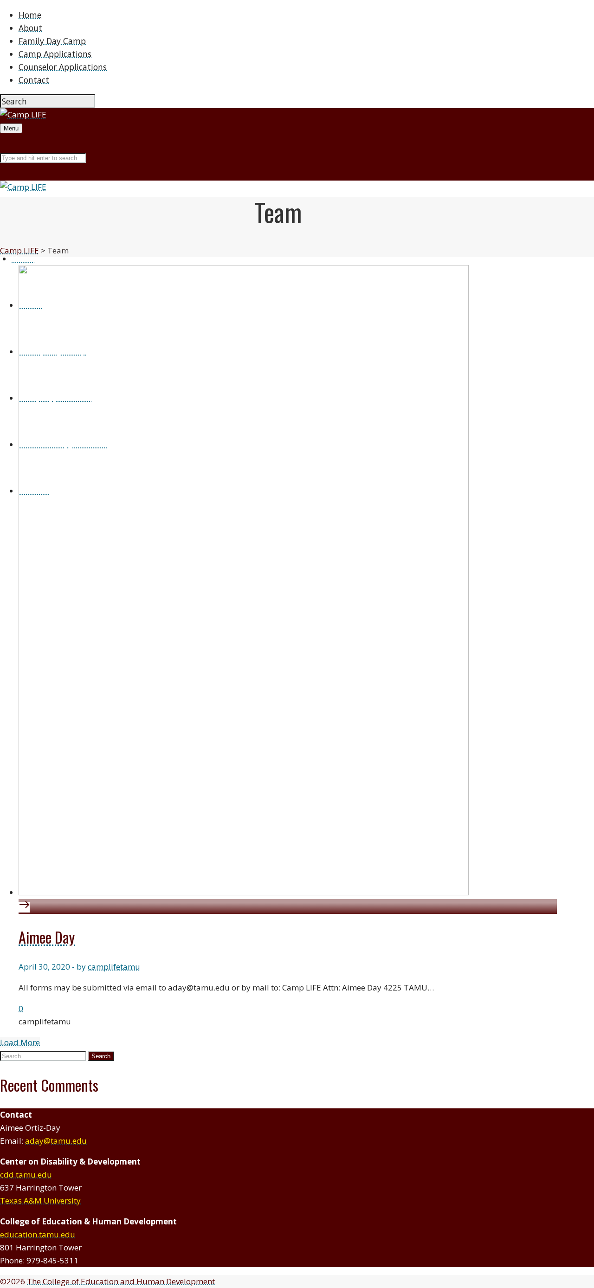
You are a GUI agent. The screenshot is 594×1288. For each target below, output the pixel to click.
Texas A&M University (40, 1200)
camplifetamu (114, 966)
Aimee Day (47, 937)
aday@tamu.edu (56, 1140)
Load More (20, 1042)
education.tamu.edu (37, 1234)
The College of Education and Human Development (121, 1281)
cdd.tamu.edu (26, 1174)
